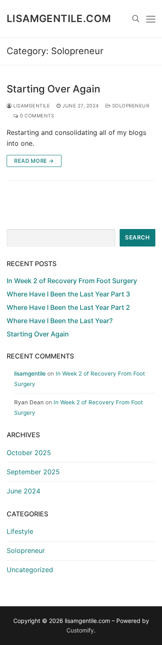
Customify (80, 630)
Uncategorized (30, 569)
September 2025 (33, 472)
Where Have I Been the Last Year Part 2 (68, 307)
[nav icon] (150, 18)
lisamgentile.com (59, 18)
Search (137, 237)
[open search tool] (136, 18)
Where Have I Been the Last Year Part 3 (68, 294)
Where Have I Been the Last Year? (60, 320)
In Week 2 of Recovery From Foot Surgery (72, 280)
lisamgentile (31, 106)
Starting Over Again (53, 89)
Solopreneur (129, 106)
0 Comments (36, 116)
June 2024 (23, 491)
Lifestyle (20, 531)
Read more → (34, 160)
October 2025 (29, 452)
